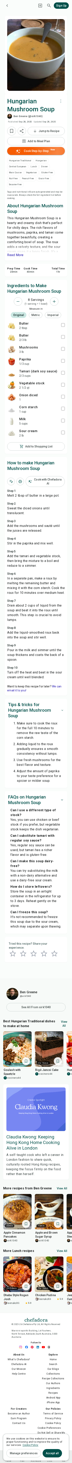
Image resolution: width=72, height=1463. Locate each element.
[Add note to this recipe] (11, 481)
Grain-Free (43, 178)
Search (53, 1364)
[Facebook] (27, 1347)
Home (53, 1359)
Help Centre (19, 1373)
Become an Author (19, 1413)
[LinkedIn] (39, 1347)
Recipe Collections (53, 1378)
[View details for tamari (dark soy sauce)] (11, 373)
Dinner (44, 166)
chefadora (36, 1319)
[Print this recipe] (20, 481)
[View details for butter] (11, 325)
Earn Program (19, 1418)
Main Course (15, 172)
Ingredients (53, 1388)
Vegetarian (31, 172)
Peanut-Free (28, 178)
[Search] (49, 6)
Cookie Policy (53, 1423)
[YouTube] (44, 1347)
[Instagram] (22, 1347)
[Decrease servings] (18, 301)
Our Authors (53, 1383)
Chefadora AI (19, 1364)
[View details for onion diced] (11, 397)
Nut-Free (13, 178)
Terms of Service (53, 1413)
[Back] (7, 6)
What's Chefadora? (19, 1359)
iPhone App (53, 1402)
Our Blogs (53, 1369)
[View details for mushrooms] (11, 349)
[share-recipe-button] (22, 131)
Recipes (53, 1393)
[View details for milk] (11, 421)
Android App (53, 1397)
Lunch (34, 166)
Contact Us (18, 1423)
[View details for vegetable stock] (11, 385)
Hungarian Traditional (20, 161)
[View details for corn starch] (11, 409)
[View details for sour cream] (11, 433)
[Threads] (50, 1347)
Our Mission (19, 1369)
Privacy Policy (53, 1418)
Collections (53, 1373)
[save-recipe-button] (11, 131)
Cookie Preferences (49, 1428)
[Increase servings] (54, 301)
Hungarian (41, 161)
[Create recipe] (40, 6)
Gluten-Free (47, 172)
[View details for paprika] (11, 361)
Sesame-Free (15, 184)
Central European (17, 166)
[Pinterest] (33, 1347)
